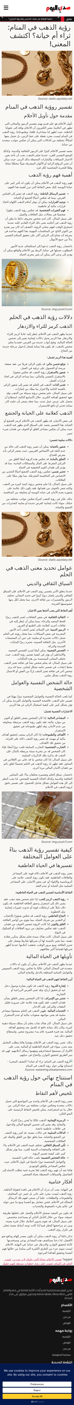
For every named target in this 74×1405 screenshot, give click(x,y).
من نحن (67, 1317)
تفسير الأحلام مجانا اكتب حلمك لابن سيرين (37, 1259)
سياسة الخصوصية (61, 1355)
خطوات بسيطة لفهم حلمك (18, 1263)
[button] (2, 16)
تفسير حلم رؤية (44, 1263)
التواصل (67, 1323)
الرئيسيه (66, 1311)
